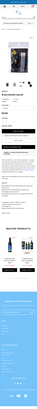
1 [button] (9, 278)
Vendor (4, 101)
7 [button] (24, 278)
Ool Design (31, 389)
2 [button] (12, 278)
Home (3, 29)
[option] (18, 57)
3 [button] (14, 278)
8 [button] (27, 278)
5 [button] (19, 278)
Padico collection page (26, 170)
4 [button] (17, 278)
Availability (5, 99)
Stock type (5, 105)
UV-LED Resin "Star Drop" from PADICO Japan (9, 260)
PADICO (5, 91)
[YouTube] (21, 383)
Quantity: (5, 118)
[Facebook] (15, 383)
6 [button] (22, 278)
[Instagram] (18, 383)
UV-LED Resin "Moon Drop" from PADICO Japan (27, 260)
